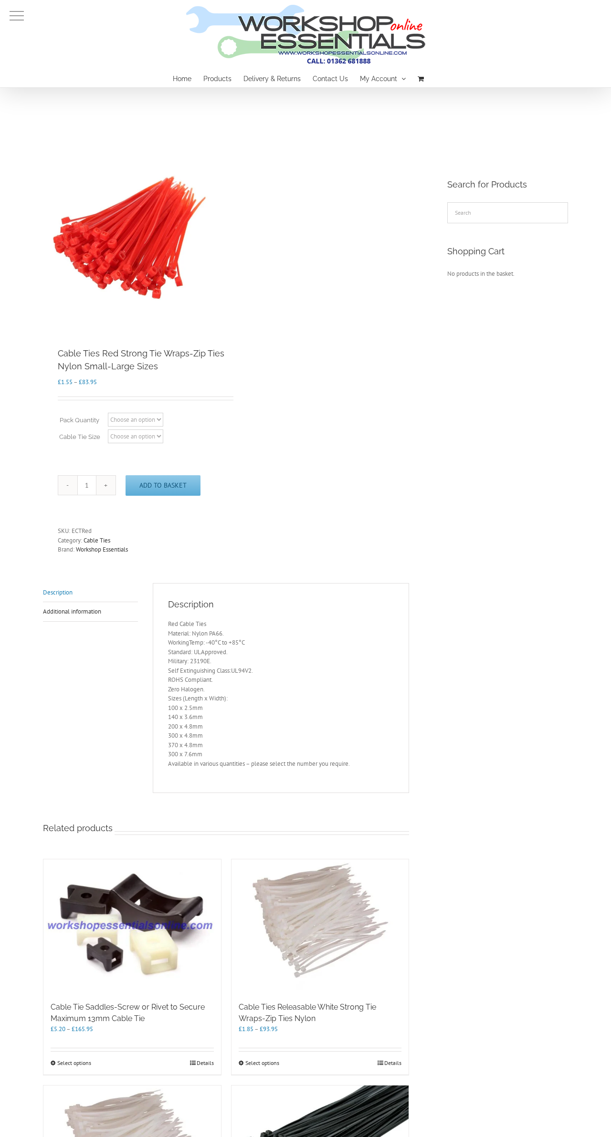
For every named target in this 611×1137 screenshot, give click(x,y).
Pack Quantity (79, 420)
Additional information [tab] (72, 611)
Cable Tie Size (79, 436)
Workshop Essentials (102, 549)
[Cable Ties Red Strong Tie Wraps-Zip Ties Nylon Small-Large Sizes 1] (131, 235)
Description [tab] (58, 592)
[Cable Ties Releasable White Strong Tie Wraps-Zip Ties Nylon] (320, 925)
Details (205, 1062)
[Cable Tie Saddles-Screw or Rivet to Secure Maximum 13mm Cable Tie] (132, 925)
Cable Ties (97, 540)
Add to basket (163, 485)
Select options (74, 1062)
